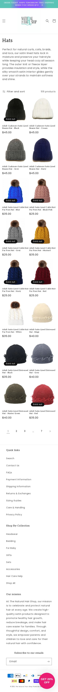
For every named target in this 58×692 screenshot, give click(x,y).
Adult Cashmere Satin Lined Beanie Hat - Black (15, 127)
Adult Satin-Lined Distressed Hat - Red (42, 412)
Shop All (10, 583)
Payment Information (18, 479)
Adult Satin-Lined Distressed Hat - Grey (42, 371)
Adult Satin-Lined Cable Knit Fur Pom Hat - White (15, 330)
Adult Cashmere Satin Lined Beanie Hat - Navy (42, 167)
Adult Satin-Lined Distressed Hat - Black (15, 371)
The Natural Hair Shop (23, 687)
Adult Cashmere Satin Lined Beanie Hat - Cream (42, 127)
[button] (3, 21)
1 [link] (8, 431)
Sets (8, 562)
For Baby (11, 548)
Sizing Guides (13, 500)
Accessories (13, 569)
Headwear (12, 534)
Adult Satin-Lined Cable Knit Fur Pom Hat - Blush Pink (42, 208)
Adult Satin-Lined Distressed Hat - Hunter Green (15, 412)
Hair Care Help (14, 576)
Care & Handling (15, 507)
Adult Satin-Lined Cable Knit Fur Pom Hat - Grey (15, 249)
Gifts (9, 555)
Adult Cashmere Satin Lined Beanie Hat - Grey (15, 167)
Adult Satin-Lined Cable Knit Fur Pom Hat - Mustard (42, 249)
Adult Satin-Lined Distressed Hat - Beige (42, 330)
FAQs (9, 472)
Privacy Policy (14, 514)
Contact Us (12, 465)
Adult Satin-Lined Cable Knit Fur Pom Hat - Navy (15, 290)
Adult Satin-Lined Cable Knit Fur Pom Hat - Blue (15, 208)
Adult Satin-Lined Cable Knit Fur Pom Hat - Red (42, 290)
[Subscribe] (48, 661)
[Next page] (50, 431)
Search (10, 458)
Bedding (10, 541)
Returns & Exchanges (18, 493)
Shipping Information (18, 486)
